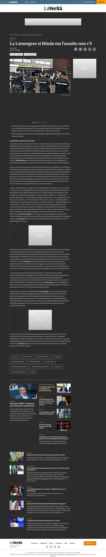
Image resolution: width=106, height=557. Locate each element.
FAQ (66, 543)
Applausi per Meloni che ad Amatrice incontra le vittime (46, 455)
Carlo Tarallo (15, 50)
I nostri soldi (30, 466)
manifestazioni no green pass (40, 366)
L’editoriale (43, 543)
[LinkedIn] (59, 547)
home (11, 35)
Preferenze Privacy (70, 554)
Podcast (33, 2)
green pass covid (28, 356)
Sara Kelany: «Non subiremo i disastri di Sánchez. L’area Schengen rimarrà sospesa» (54, 438)
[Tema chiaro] (76, 2)
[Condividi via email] (90, 49)
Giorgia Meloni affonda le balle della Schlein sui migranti (46, 504)
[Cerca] (6, 2)
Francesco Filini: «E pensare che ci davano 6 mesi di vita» (22, 404)
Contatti (72, 543)
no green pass (58, 366)
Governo (16, 35)
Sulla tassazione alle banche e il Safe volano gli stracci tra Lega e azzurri (47, 402)
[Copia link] (94, 49)
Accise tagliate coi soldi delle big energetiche (47, 413)
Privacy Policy (53, 554)
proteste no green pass (18, 371)
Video (27, 2)
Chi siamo (34, 543)
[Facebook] (47, 547)
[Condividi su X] (80, 49)
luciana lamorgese (34, 361)
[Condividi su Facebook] (76, 49)
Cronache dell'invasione (46, 384)
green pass (15, 356)
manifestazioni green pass (19, 366)
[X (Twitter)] (51, 547)
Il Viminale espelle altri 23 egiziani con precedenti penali (47, 388)
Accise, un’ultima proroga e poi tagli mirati (45, 426)
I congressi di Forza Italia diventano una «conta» (43, 520)
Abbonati (101, 2)
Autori (51, 543)
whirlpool (32, 371)
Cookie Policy (61, 554)
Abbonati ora (90, 543)
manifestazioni (49, 361)
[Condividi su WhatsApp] (85, 49)
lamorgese (57, 356)
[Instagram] (55, 547)
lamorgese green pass (18, 361)
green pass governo (43, 356)
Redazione (58, 543)
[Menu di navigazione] (2, 2)
